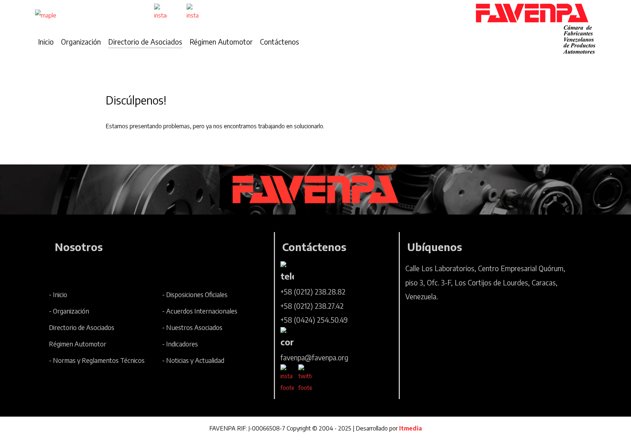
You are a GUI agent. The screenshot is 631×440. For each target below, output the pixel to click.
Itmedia (410, 428)
